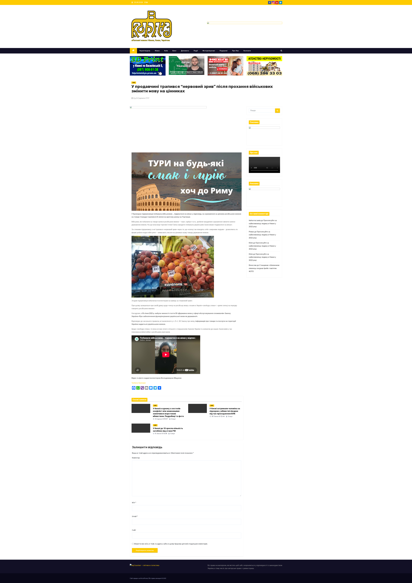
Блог (174, 51)
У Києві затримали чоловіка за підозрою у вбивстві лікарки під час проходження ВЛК (225, 411)
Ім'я (134, 502)
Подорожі (223, 51)
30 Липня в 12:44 (218, 416)
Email (135, 516)
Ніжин (157, 51)
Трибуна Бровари (139, 383)
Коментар (136, 458)
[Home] (133, 50)
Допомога (185, 51)
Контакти (247, 51)
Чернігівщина (144, 51)
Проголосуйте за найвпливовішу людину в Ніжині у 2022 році (263, 223)
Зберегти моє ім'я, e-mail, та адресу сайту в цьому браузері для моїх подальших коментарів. (171, 544)
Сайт (134, 530)
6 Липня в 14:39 (161, 433)
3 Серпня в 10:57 (161, 419)
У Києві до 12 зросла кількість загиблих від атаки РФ (168, 429)
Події (196, 51)
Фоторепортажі (209, 51)
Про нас (235, 51)
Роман (251, 231)
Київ (166, 51)
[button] (281, 50)
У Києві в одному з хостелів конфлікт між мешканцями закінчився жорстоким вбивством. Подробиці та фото (168, 412)
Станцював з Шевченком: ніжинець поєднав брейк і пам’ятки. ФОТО (264, 268)
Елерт (173, 419)
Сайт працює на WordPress (139, 578)
